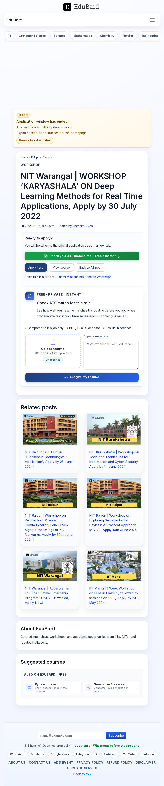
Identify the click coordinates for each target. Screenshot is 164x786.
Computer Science (32, 35)
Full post (36, 157)
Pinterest (110, 754)
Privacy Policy (89, 762)
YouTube (129, 754)
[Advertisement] (82, 74)
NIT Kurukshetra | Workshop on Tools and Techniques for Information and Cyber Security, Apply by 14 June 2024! (114, 459)
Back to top (82, 774)
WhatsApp (17, 754)
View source (61, 267)
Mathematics (82, 35)
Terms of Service (82, 768)
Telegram (82, 754)
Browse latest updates (35, 140)
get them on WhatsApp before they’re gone (107, 745)
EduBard (14, 20)
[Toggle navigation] (152, 20)
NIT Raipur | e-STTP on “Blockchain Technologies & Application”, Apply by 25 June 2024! (48, 459)
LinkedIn (148, 754)
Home (24, 157)
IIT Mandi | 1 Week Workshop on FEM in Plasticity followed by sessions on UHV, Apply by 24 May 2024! (113, 595)
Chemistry (107, 35)
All (9, 35)
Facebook (37, 754)
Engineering (150, 35)
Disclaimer (146, 762)
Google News (59, 754)
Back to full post (90, 267)
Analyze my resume (84, 377)
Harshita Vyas (83, 226)
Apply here (35, 267)
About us (17, 762)
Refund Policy (119, 762)
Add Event (63, 762)
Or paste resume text (97, 336)
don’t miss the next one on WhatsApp (85, 277)
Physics (128, 35)
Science (60, 35)
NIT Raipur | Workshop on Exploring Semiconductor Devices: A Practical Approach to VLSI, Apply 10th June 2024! (113, 522)
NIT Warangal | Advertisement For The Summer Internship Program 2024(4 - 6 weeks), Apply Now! (48, 595)
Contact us (40, 762)
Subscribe (116, 735)
